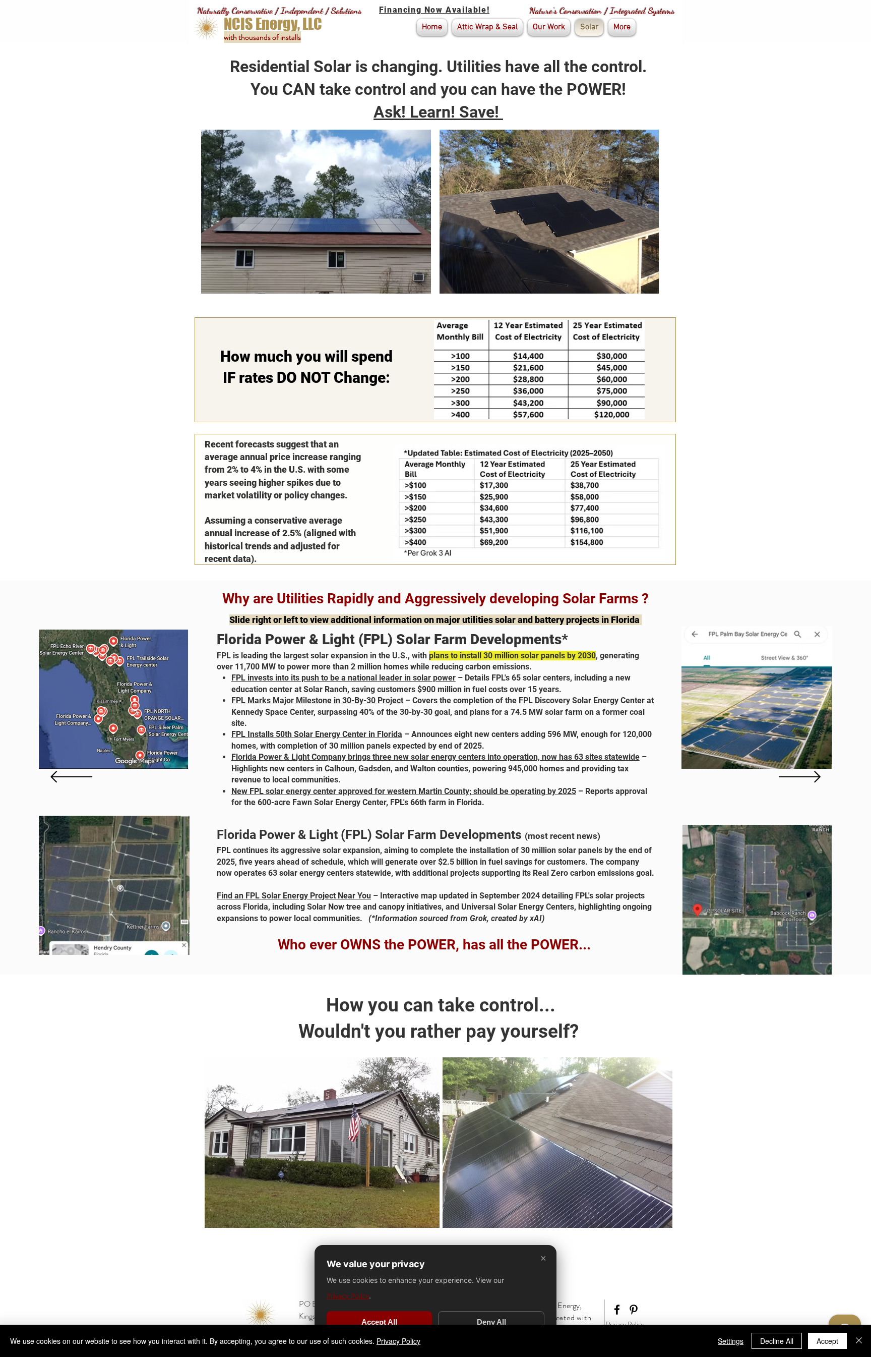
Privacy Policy (625, 1324)
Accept (827, 1341)
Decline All (776, 1341)
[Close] (859, 1341)
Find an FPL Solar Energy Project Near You (294, 895)
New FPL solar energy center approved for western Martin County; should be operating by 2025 (403, 791)
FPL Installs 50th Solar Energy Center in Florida (316, 734)
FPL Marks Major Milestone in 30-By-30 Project (317, 700)
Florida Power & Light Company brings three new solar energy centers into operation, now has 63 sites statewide (435, 757)
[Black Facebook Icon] (617, 1309)
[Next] (800, 777)
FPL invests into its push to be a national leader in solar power (343, 678)
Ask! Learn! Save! (438, 112)
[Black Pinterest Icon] (633, 1309)
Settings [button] (730, 1341)
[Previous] (71, 777)
